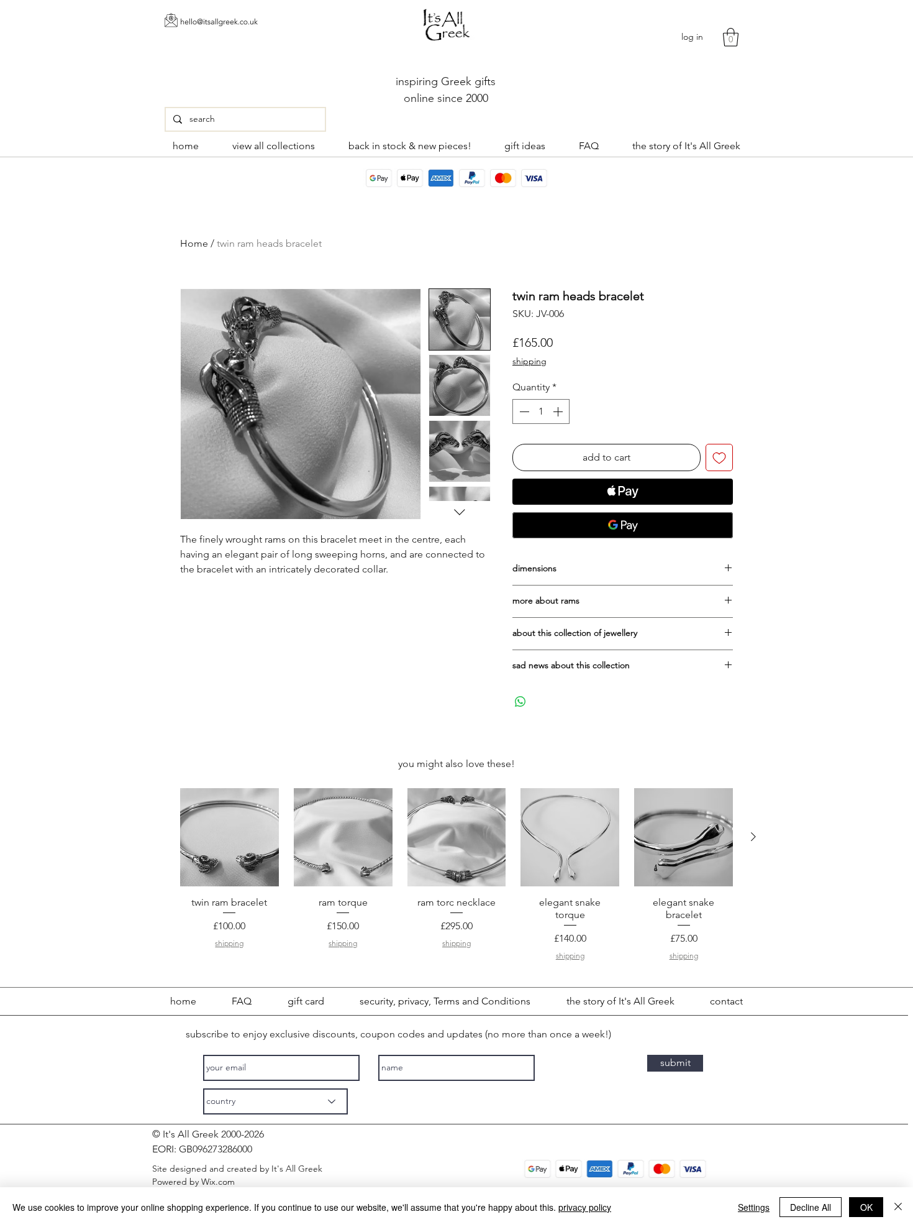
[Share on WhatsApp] (520, 701)
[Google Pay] (622, 525)
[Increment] (559, 411)
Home (194, 243)
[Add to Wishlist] (719, 457)
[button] (730, 37)
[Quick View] (229, 837)
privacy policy (584, 1207)
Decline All (810, 1207)
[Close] (898, 1207)
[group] (456, 876)
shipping (529, 361)
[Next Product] (753, 836)
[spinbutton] (541, 411)
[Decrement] (523, 411)
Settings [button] (754, 1207)
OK (866, 1207)
